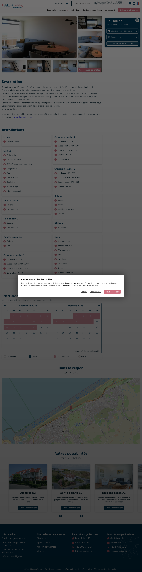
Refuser (84, 292)
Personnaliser (95, 292)
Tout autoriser (112, 292)
